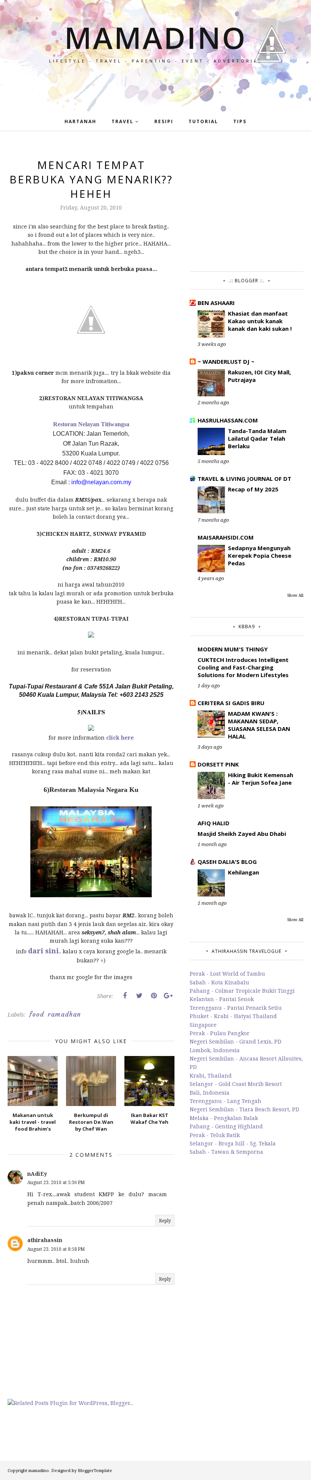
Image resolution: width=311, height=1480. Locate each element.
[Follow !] (268, 84)
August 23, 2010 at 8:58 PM (56, 1249)
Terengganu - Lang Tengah (225, 1101)
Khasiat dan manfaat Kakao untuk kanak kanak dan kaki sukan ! (260, 321)
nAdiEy (37, 1173)
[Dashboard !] (272, 75)
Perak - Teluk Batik (215, 1135)
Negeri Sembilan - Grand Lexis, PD (235, 1041)
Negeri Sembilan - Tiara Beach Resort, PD (244, 1109)
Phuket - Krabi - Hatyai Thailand (233, 1016)
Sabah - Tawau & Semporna (226, 1151)
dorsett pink (218, 764)
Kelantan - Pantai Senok (222, 999)
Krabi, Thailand (211, 1075)
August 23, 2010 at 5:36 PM (56, 1182)
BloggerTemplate (95, 1470)
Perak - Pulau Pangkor (220, 1033)
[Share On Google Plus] (168, 996)
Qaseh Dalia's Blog (227, 861)
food (36, 1014)
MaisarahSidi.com (226, 537)
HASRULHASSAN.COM (228, 420)
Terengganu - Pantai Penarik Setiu (236, 1007)
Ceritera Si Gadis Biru (231, 703)
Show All (295, 595)
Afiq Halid (213, 823)
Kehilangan (243, 872)
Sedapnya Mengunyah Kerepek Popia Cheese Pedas (259, 555)
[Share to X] (139, 996)
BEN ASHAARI (216, 303)
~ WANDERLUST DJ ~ (226, 361)
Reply (165, 1220)
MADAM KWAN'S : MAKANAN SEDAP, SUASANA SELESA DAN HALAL (259, 725)
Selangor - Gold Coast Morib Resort (236, 1083)
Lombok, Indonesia (215, 1050)
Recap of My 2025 (253, 489)
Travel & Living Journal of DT (244, 478)
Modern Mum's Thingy (233, 649)
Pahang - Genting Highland (226, 1126)
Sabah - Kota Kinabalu (219, 982)
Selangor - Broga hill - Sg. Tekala (233, 1143)
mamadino (155, 37)
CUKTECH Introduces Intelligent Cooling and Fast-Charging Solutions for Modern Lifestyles (243, 667)
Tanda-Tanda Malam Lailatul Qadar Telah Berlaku (257, 438)
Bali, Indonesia (209, 1092)
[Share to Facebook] (125, 996)
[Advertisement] (246, 205)
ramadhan (64, 1014)
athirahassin (44, 1240)
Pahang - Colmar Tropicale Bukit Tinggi (242, 990)
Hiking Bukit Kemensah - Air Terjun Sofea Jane (260, 778)
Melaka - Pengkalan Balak (224, 1118)
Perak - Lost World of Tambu (227, 973)
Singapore (203, 1024)
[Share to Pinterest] (154, 996)
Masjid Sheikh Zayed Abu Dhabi (242, 833)
